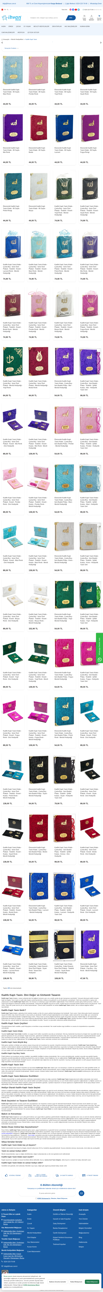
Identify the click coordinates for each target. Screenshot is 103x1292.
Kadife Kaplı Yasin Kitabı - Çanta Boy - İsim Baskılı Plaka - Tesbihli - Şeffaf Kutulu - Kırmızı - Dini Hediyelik (64, 852)
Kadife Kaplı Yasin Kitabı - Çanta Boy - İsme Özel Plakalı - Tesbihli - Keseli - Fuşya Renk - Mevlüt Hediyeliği (89, 327)
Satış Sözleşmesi (59, 1223)
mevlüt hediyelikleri (7, 1133)
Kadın (4, 26)
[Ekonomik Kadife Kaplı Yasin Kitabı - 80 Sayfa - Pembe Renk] (38, 70)
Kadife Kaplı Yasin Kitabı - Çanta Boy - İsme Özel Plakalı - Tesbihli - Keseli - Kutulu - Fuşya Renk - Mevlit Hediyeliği (38, 735)
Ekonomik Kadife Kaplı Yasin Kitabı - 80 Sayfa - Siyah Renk (88, 92)
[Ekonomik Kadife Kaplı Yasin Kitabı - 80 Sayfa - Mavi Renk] (13, 70)
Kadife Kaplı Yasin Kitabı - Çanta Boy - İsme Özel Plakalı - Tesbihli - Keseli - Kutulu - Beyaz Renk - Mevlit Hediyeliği (38, 618)
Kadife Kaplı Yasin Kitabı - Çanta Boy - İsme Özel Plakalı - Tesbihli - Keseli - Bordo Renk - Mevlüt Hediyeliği (12, 327)
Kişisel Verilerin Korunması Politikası (62, 1238)
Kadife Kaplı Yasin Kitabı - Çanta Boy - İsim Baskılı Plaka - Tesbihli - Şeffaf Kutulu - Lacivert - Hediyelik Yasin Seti (64, 910)
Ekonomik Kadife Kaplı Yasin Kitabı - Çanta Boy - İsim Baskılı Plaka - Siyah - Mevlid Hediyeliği (38, 792)
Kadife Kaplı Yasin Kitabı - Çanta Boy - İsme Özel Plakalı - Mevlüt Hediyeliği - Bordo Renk (38, 384)
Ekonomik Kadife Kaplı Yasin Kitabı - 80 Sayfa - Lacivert (63, 150)
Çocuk (18, 26)
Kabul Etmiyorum (76, 1282)
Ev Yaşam (27, 26)
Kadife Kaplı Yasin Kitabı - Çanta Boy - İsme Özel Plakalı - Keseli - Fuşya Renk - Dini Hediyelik (12, 734)
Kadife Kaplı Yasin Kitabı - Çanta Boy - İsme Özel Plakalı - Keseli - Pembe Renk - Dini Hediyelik (12, 501)
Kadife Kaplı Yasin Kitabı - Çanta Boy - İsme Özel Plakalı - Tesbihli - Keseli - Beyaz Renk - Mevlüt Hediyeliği (64, 327)
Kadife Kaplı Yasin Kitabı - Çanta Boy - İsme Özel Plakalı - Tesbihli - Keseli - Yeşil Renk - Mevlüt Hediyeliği (64, 210)
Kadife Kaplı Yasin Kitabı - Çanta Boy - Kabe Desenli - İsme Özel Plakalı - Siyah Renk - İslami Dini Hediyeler (38, 968)
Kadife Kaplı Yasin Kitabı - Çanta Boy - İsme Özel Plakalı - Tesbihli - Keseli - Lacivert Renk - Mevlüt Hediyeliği (12, 269)
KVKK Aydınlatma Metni (31, 1285)
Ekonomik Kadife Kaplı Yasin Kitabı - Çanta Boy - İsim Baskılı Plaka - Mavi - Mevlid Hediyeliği (64, 501)
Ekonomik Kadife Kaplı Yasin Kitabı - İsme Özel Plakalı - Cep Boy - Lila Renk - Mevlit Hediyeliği (88, 967)
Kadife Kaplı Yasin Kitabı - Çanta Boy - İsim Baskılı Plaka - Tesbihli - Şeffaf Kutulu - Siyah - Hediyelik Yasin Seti (64, 793)
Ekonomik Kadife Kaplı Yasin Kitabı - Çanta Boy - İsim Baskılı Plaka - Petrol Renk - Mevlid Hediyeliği (64, 734)
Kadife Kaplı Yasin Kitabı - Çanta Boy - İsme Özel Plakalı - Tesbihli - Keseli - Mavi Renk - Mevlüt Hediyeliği (38, 269)
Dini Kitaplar (57, 26)
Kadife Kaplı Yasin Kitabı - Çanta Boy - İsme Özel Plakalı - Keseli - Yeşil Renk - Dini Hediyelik (12, 676)
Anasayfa (6, 39)
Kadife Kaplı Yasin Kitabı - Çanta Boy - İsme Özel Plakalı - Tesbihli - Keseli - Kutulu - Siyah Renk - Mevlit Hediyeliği (12, 852)
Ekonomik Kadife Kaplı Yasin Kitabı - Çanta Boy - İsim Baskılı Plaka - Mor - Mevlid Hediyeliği (64, 384)
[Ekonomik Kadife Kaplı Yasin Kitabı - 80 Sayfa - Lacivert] (64, 128)
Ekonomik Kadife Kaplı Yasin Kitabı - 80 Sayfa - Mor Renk (11, 150)
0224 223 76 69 (92, 9)
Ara (70, 18)
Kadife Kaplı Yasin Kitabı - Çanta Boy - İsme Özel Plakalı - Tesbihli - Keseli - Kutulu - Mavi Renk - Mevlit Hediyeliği (38, 560)
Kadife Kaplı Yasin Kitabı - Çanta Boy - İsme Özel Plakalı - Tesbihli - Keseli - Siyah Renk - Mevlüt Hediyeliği (89, 210)
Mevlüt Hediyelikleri (41, 26)
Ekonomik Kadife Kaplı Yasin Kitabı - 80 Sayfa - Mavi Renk (11, 92)
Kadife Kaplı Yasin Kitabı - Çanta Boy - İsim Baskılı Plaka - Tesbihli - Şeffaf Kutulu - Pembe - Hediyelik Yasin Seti (89, 444)
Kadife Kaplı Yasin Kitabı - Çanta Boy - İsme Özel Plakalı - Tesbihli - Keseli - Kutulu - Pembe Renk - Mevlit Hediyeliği (38, 502)
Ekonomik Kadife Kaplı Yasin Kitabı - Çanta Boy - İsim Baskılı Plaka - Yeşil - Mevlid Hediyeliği (64, 617)
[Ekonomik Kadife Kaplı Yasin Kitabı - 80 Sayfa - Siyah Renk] (90, 70)
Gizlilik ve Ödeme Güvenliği (63, 1214)
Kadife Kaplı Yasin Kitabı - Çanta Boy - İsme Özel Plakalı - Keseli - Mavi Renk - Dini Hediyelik (13, 559)
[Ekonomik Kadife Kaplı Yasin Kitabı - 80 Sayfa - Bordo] (38, 128)
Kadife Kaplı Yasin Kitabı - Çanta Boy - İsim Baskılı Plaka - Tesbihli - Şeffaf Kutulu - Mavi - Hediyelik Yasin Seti (89, 502)
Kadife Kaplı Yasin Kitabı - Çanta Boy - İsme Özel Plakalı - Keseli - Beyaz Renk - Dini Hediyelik (12, 617)
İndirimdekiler (83, 1223)
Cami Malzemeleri (8, 32)
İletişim (81, 1247)
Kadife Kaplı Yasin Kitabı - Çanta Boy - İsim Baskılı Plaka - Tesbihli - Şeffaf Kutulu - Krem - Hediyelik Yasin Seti (89, 560)
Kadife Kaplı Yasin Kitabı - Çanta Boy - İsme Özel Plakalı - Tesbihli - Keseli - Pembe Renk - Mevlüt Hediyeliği (38, 327)
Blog (80, 1237)
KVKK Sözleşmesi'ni (43, 1198)
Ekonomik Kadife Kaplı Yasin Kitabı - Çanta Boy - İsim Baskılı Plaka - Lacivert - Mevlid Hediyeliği (38, 909)
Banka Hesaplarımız (60, 1228)
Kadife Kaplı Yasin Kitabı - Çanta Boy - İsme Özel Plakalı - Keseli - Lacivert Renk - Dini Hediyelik (89, 909)
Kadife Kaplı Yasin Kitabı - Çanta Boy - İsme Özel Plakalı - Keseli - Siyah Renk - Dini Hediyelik (89, 792)
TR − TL (6, 9)
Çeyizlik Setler (33, 32)
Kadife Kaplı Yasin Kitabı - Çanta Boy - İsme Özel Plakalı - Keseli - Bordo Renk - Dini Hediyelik (89, 851)
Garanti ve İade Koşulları (62, 1219)
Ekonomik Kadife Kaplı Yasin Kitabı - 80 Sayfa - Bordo (37, 150)
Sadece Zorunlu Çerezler (57, 1282)
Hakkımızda (83, 1242)
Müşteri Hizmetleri (85, 1228)
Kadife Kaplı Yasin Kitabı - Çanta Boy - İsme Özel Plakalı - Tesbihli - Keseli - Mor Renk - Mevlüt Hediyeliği (89, 269)
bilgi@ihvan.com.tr (10, 1266)
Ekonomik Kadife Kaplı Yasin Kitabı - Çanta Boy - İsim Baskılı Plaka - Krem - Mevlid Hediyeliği (64, 559)
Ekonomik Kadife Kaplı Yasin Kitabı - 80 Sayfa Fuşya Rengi (88, 150)
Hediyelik (21, 32)
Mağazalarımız (84, 1233)
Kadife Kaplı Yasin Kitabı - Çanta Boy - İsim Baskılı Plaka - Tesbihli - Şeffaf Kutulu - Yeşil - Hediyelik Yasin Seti (89, 618)
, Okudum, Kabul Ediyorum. (52, 1198)
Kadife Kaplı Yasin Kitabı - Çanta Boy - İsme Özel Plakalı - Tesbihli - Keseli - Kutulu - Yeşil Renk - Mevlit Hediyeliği (38, 677)
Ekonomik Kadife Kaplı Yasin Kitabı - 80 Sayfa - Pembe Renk (37, 92)
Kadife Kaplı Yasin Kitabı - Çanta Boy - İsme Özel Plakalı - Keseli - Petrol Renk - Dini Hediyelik (89, 734)
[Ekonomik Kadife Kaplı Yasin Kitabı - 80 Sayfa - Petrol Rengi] (13, 187)
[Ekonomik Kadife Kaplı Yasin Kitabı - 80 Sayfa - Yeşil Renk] (64, 70)
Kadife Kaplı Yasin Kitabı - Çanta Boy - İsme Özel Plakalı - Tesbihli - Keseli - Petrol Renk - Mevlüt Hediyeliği (64, 269)
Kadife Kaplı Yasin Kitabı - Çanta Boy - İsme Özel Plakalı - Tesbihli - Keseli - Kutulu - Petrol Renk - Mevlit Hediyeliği (12, 793)
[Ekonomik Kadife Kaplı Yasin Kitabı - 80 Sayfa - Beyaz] (38, 187)
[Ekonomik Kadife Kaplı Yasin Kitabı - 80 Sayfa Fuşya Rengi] (90, 128)
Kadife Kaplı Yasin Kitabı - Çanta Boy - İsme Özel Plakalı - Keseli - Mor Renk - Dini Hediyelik (12, 443)
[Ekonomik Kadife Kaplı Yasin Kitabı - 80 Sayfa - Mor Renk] (13, 128)
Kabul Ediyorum (92, 1282)
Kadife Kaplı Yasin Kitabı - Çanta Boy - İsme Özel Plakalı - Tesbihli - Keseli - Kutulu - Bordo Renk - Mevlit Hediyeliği (12, 910)
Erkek (11, 26)
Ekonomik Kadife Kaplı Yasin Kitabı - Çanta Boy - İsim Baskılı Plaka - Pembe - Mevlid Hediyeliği (64, 443)
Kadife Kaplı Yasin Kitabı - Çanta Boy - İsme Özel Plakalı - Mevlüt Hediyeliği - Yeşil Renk (13, 384)
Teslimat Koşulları (59, 1244)
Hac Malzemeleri (71, 26)
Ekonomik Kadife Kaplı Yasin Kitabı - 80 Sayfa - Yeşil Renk (63, 92)
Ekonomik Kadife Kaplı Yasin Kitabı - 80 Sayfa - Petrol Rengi (11, 208)
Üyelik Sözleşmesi (59, 1233)
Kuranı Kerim (85, 26)
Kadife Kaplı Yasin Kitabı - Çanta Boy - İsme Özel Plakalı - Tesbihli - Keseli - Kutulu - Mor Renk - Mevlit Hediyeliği (38, 444)
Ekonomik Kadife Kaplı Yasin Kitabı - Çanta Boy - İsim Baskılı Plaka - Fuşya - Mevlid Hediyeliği (64, 676)
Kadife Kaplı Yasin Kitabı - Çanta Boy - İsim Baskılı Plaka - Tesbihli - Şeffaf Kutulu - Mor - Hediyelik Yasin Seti (89, 385)
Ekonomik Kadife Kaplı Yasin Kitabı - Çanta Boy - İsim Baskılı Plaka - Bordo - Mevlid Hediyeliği (38, 851)
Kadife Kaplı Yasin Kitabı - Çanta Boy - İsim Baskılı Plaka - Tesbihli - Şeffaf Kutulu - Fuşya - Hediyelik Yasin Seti (89, 677)
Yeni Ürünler (83, 1219)
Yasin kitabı (31, 1135)
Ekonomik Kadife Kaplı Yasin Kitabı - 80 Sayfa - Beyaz (37, 208)
